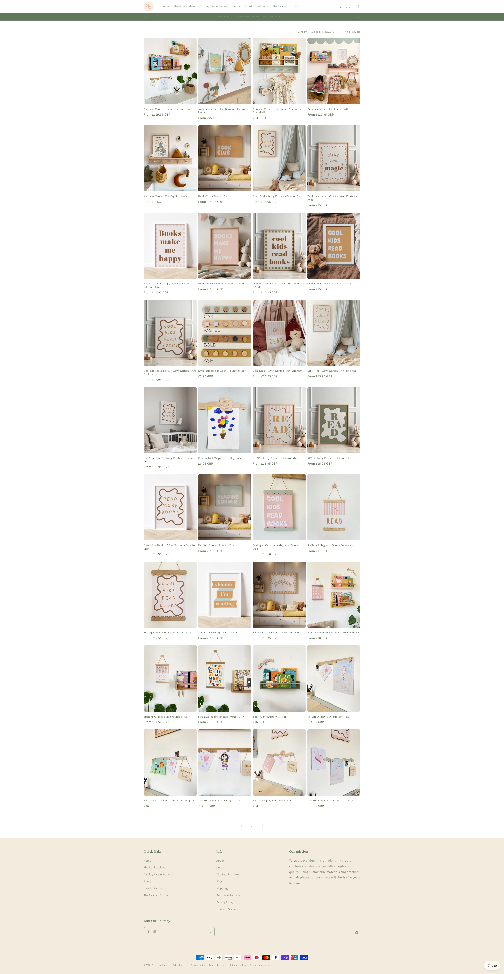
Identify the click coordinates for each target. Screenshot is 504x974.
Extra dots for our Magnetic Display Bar (221, 370)
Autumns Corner (160, 965)
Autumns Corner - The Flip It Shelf (327, 109)
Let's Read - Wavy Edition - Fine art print (331, 370)
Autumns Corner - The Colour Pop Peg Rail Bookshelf (278, 111)
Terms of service (217, 965)
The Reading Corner (156, 895)
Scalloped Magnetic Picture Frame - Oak (167, 632)
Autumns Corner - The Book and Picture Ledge (221, 111)
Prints (147, 881)
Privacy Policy (224, 902)
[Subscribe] (210, 931)
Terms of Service (226, 909)
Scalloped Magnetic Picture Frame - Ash (330, 545)
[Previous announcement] (145, 16)
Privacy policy (198, 965)
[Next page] (262, 826)
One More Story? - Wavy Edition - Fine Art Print (169, 460)
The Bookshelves (154, 867)
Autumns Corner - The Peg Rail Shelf (165, 196)
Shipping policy (238, 965)
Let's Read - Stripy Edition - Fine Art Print (277, 370)
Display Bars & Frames (158, 874)
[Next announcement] (359, 16)
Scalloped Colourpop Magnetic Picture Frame (276, 547)
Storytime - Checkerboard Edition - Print (277, 632)
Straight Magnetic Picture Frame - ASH (166, 716)
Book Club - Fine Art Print (213, 196)
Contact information (260, 965)
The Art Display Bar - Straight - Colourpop (169, 800)
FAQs (219, 881)
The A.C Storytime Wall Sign (270, 716)
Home (147, 860)
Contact (221, 867)
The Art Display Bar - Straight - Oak (219, 800)
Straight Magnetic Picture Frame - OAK (221, 716)
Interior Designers (155, 888)
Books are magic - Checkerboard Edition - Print (332, 198)
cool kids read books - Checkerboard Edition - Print (279, 285)
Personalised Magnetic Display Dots (219, 458)
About (220, 860)
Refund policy (180, 965)
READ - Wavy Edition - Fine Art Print (329, 458)
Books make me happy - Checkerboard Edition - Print (166, 285)
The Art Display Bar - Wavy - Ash (272, 800)
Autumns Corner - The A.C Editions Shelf (168, 109)
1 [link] (241, 826)
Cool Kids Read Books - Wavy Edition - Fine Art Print (170, 372)
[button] (286, 6)
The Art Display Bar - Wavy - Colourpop (331, 800)
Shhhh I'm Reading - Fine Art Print (218, 632)
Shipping (222, 888)
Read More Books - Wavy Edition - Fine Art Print (169, 547)
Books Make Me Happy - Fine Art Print (221, 283)
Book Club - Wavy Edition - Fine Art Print (277, 196)
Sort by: (302, 31)
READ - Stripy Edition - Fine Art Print (275, 458)
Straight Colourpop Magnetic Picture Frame (333, 632)
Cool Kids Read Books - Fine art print (329, 283)
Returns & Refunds (228, 895)
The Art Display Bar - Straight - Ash (328, 716)
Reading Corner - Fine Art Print (216, 545)
